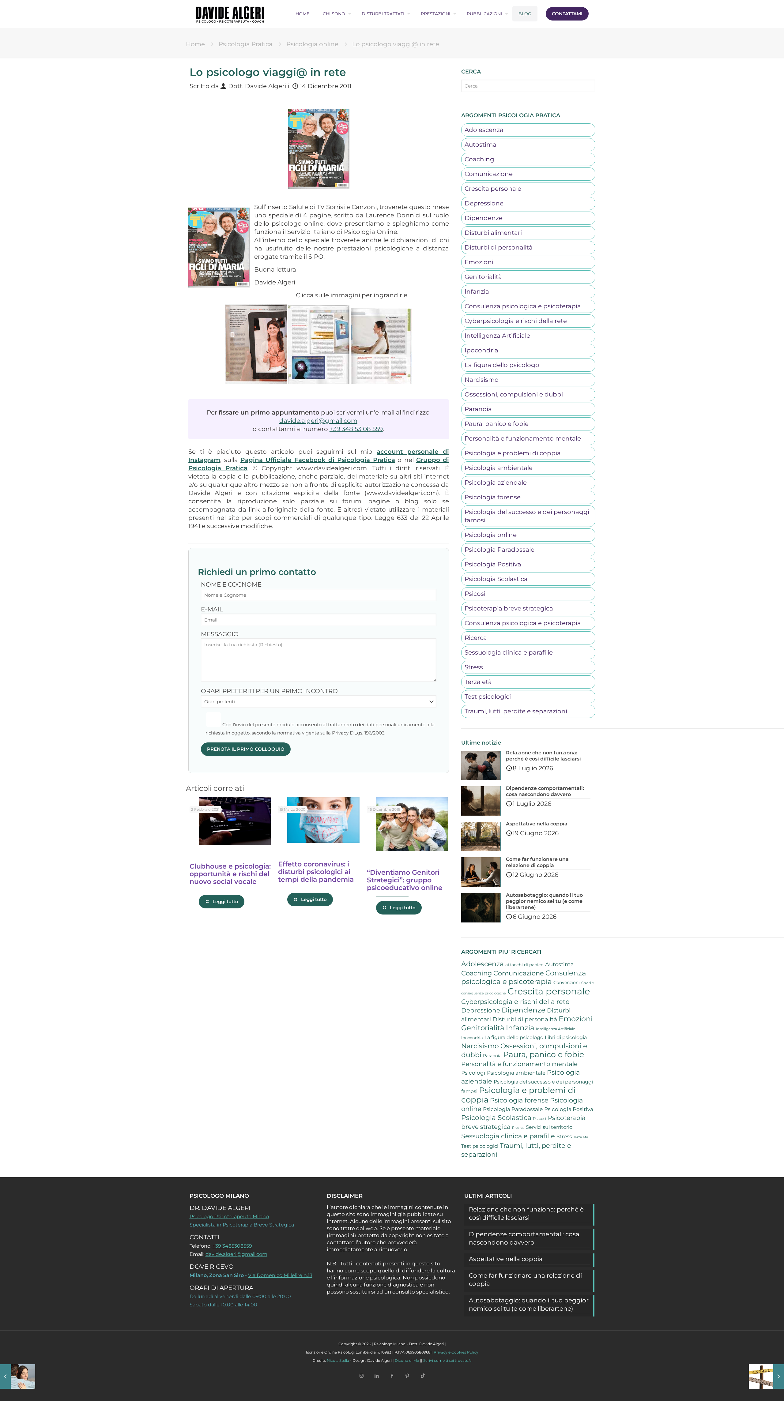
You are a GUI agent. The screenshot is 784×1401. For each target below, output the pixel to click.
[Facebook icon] (392, 1376)
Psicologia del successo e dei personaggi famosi (527, 516)
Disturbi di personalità (499, 247)
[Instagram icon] (361, 1376)
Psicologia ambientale (499, 467)
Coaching (479, 159)
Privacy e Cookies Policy (456, 1352)
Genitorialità (483, 276)
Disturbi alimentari (493, 232)
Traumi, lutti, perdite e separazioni (516, 711)
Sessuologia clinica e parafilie (509, 652)
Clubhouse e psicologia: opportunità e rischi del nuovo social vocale (230, 874)
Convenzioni (566, 982)
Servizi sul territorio (549, 1127)
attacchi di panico (524, 964)
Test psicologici (488, 696)
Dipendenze (484, 218)
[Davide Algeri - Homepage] (230, 14)
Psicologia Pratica (246, 44)
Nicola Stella (338, 1360)
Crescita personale (493, 188)
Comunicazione (489, 174)
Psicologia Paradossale (499, 549)
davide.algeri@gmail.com (318, 420)
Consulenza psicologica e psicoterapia (523, 306)
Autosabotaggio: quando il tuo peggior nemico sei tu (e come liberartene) (529, 1304)
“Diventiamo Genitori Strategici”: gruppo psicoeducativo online (405, 880)
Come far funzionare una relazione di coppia (525, 1279)
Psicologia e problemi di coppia (513, 453)
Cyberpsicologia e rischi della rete (516, 321)
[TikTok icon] (422, 1376)
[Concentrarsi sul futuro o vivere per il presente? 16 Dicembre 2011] (766, 1376)
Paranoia (478, 409)
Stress (474, 667)
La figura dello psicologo (502, 365)
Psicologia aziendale (496, 482)
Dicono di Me (407, 1360)
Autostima (480, 144)
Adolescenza (484, 129)
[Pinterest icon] (407, 1376)
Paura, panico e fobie (497, 423)
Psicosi (475, 593)
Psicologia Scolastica (496, 579)
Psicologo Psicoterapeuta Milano (229, 1216)
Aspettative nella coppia (506, 1259)
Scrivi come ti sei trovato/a (447, 1360)
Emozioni (479, 262)
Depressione (484, 203)
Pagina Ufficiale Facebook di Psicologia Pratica (317, 460)
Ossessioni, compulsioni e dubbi (514, 394)
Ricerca (476, 637)
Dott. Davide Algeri (257, 86)
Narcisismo (482, 379)
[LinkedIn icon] (376, 1376)
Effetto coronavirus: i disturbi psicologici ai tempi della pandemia (316, 872)
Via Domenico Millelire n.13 (280, 1275)
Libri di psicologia (566, 1037)
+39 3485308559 (232, 1246)
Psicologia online (312, 44)
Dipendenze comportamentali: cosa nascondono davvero (524, 1238)
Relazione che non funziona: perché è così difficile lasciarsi (526, 1213)
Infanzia (477, 291)
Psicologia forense (493, 497)
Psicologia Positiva (493, 564)
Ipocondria (481, 350)
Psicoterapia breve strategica (509, 608)
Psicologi (473, 1073)
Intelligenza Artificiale (497, 335)
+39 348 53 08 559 (356, 429)
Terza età (478, 681)
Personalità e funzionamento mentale (523, 438)
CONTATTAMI (567, 14)
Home (195, 44)
